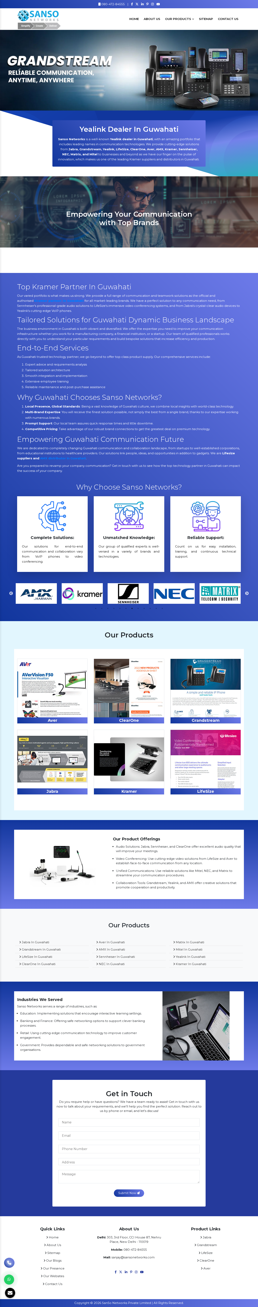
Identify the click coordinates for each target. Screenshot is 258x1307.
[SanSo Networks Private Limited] (39, 19)
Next (247, 593)
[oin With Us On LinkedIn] (142, 4)
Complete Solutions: (52, 537)
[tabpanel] (37, 593)
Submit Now (127, 1193)
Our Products (178, 19)
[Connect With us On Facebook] (132, 4)
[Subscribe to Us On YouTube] (158, 4)
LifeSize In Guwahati (36, 957)
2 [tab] (102, 608)
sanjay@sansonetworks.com (133, 1257)
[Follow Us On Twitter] (136, 4)
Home (134, 19)
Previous (11, 593)
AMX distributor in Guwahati (63, 458)
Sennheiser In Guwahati (116, 957)
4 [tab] (114, 608)
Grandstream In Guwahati (41, 949)
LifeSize (205, 791)
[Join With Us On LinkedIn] (126, 1272)
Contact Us (228, 19)
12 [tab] (162, 608)
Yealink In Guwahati (190, 957)
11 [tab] (156, 608)
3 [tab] (108, 608)
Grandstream (206, 720)
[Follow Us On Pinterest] (147, 4)
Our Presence (53, 1268)
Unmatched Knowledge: (129, 537)
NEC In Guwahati (111, 964)
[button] (19, 70)
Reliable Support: (205, 537)
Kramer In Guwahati (190, 964)
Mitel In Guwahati (188, 949)
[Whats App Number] (9, 1280)
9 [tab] (144, 608)
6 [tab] (126, 608)
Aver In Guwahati (111, 942)
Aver (52, 720)
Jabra (52, 791)
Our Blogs (53, 1260)
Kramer (129, 791)
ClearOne (129, 720)
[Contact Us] (9, 1266)
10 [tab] (150, 608)
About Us (152, 19)
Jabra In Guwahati (35, 942)
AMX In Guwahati (111, 949)
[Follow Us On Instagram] (152, 4)
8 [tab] (138, 608)
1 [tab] (96, 608)
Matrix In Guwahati (189, 942)
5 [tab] (120, 608)
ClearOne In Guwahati (38, 964)
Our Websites (53, 1276)
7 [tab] (132, 608)
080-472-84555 (113, 4)
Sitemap (206, 19)
